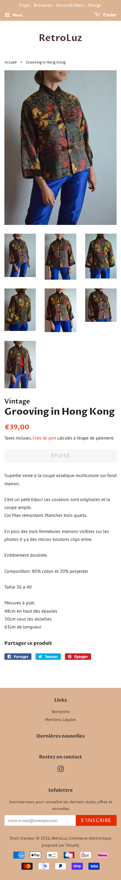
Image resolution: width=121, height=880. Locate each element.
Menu (17, 15)
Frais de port (44, 438)
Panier (109, 15)
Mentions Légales (60, 719)
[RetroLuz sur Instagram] (60, 770)
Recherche (61, 711)
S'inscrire (96, 820)
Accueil (10, 62)
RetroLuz (60, 38)
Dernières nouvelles (60, 736)
